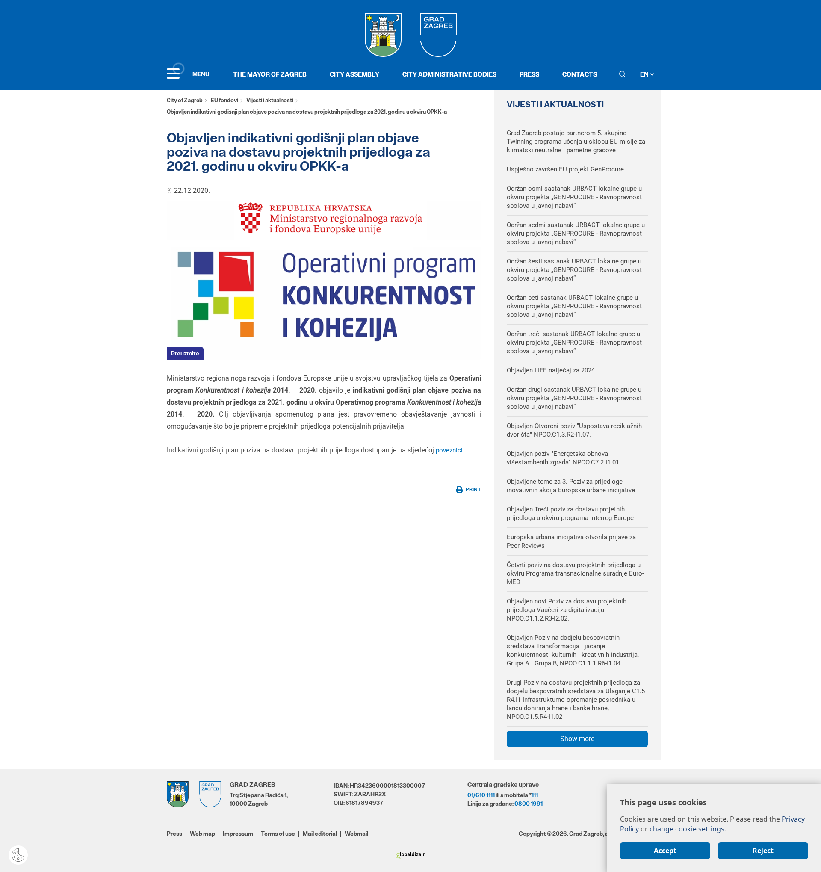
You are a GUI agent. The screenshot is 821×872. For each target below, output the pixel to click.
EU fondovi (224, 100)
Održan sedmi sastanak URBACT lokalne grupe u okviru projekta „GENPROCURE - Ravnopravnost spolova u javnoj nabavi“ (576, 233)
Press (529, 74)
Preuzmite (185, 353)
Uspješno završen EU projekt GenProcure (565, 169)
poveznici (449, 450)
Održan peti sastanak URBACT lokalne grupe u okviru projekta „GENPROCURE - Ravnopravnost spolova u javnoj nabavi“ (574, 306)
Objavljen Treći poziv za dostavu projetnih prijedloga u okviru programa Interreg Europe (570, 513)
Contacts (579, 74)
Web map (202, 833)
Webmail (356, 833)
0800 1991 (528, 803)
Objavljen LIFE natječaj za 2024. (552, 370)
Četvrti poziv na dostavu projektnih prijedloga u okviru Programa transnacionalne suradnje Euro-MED (575, 573)
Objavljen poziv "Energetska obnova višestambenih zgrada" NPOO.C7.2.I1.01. (564, 458)
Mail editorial (320, 833)
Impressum (238, 833)
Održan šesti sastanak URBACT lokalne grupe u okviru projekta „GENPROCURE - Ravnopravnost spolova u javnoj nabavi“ (574, 269)
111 (535, 795)
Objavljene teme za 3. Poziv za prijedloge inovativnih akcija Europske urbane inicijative (571, 486)
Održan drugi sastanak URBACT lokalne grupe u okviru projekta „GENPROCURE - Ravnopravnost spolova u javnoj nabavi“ (574, 398)
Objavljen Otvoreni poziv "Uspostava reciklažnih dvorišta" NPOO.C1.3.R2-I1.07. (574, 430)
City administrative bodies (449, 74)
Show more (577, 739)
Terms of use (278, 833)
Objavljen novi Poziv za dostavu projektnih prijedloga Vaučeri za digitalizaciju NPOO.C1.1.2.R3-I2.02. (566, 609)
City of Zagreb (185, 100)
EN (645, 74)
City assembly (354, 74)
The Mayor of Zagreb (270, 74)
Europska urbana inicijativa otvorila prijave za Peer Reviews (571, 541)
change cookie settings (687, 829)
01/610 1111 (481, 795)
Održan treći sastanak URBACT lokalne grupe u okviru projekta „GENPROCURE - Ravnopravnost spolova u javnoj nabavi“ (574, 342)
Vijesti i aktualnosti (269, 100)
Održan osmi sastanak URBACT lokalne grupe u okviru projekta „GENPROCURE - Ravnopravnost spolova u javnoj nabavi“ (574, 197)
